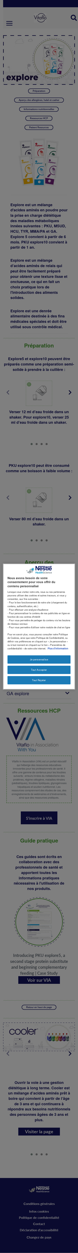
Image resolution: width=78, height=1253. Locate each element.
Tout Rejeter (39, 680)
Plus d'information (58, 648)
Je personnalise (39, 659)
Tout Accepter (39, 669)
